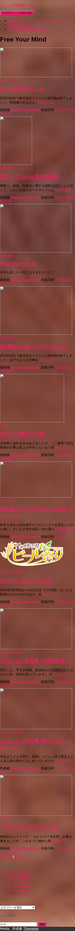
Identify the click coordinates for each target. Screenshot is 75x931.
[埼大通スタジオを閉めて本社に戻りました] (36, 496)
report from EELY (12, 571)
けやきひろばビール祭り (27, 581)
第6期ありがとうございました (33, 346)
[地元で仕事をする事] (32, 421)
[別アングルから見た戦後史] (16, 163)
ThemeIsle (31, 928)
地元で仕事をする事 (22, 434)
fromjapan (7, 167)
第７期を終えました (22, 89)
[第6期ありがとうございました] (36, 333)
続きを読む (46, 102)
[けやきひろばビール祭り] (32, 568)
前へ (3, 857)
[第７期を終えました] (36, 76)
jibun (3, 425)
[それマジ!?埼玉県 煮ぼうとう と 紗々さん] (36, 728)
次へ (23, 857)
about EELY (8, 80)
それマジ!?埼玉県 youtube (29, 827)
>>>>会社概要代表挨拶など (27, 29)
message (6, 255)
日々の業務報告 (19, 873)
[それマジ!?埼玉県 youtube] (36, 814)
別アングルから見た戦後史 (29, 176)
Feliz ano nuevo (18, 263)
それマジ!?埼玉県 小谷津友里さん (37, 660)
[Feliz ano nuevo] (35, 251)
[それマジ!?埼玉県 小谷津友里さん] (36, 648)
